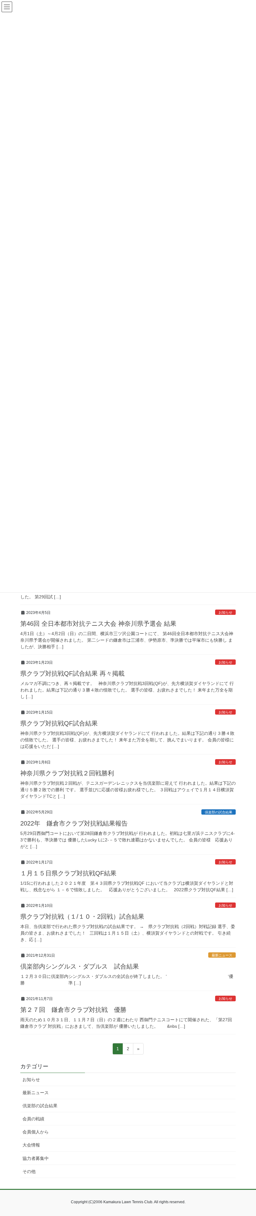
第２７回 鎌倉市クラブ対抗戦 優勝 (73, 1009)
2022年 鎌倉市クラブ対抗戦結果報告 (74, 823)
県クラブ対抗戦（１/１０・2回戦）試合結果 (82, 916)
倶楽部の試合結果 (218, 812)
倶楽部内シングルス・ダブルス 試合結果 (79, 966)
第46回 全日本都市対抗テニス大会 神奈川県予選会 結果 (98, 623)
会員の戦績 (33, 1118)
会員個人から (35, 1131)
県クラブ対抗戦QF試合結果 (59, 723)
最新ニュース (222, 955)
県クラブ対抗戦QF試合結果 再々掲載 (72, 673)
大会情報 (31, 1144)
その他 (29, 1171)
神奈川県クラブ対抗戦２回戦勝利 (67, 773)
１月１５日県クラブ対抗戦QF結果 (68, 873)
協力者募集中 (35, 1158)
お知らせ (225, 612)
